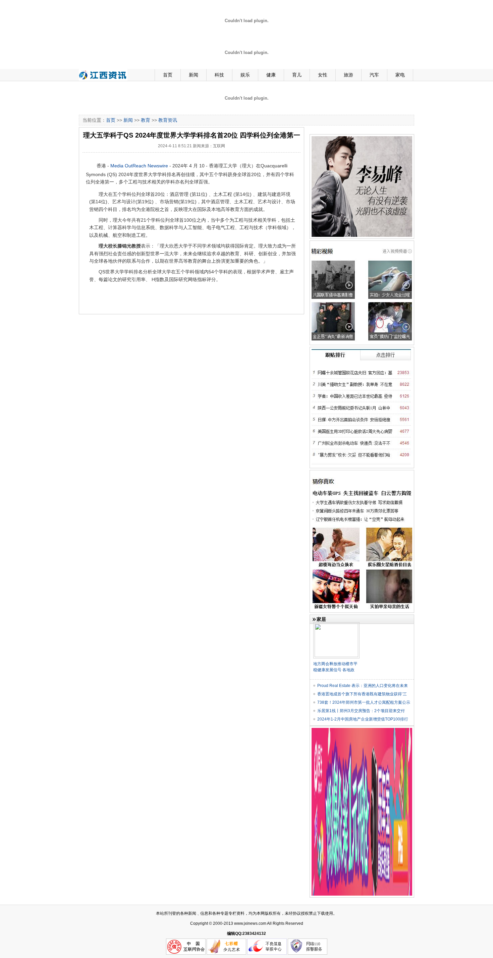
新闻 (193, 74)
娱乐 (245, 74)
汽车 (374, 74)
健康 (271, 74)
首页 (167, 74)
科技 (219, 74)
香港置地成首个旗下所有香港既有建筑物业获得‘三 (362, 694)
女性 (322, 74)
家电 (400, 74)
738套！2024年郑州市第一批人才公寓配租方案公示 (363, 702)
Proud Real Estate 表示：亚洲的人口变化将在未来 (362, 685)
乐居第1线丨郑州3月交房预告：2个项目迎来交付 (361, 710)
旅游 (348, 74)
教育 (145, 120)
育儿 (297, 74)
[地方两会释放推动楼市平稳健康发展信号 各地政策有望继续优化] (336, 625)
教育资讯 (167, 120)
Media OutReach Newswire (139, 165)
